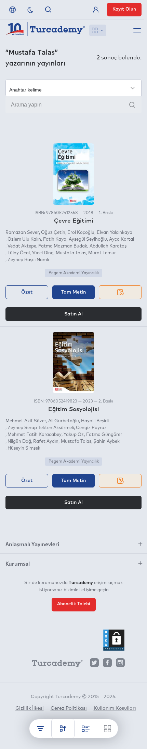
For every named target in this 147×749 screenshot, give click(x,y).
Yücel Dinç (42, 253)
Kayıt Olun (124, 9)
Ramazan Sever (22, 232)
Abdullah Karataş (108, 246)
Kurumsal (17, 563)
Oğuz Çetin (53, 232)
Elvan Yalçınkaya (114, 232)
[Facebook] (107, 664)
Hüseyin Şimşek (24, 448)
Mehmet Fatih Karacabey (35, 435)
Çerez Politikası (69, 708)
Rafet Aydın (45, 441)
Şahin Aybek (106, 441)
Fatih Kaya (54, 239)
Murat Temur (102, 253)
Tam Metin (73, 292)
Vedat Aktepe (22, 246)
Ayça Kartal (121, 239)
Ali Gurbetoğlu (63, 421)
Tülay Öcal (19, 253)
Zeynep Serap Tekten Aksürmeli (41, 428)
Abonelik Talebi (73, 604)
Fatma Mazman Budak (62, 246)
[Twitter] (94, 664)
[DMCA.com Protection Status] (114, 640)
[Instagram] (120, 664)
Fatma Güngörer (104, 435)
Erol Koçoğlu (80, 232)
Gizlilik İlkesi (29, 708)
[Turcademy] (54, 665)
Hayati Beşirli (95, 421)
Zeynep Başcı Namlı (28, 260)
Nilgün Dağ (19, 441)
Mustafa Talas (71, 253)
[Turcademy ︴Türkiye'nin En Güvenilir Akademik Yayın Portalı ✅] (45, 30)
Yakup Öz (74, 435)
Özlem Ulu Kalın (24, 239)
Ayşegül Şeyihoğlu (88, 239)
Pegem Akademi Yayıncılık (74, 273)
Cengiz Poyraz (91, 428)
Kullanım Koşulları (115, 708)
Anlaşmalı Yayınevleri (32, 544)
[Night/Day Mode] (30, 9)
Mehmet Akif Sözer (25, 421)
